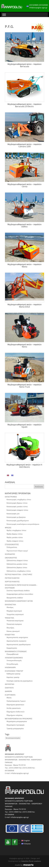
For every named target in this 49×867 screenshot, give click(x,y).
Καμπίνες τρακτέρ (13, 677)
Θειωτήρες (10, 628)
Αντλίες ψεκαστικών (14, 708)
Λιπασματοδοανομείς (14, 660)
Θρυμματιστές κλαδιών (15, 597)
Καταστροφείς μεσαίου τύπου (17, 506)
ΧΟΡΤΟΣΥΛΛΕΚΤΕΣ (12, 581)
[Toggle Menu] (4, 15)
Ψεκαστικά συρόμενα (14, 624)
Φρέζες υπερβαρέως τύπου (16, 530)
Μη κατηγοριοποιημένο (13, 738)
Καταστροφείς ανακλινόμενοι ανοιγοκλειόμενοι (23, 524)
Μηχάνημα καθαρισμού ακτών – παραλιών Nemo (24, 345)
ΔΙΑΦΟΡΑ (8, 691)
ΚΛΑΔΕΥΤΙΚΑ (10, 635)
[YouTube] (8, 842)
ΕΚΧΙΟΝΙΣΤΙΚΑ (10, 604)
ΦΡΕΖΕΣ (8, 528)
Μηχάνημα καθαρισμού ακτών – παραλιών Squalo (24, 425)
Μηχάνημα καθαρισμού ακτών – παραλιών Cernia (24, 185)
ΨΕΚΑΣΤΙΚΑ (9, 618)
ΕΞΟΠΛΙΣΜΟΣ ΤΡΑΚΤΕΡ (14, 671)
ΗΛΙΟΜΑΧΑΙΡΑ (10, 667)
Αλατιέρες (10, 607)
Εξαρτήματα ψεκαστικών (15, 704)
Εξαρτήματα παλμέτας (14, 715)
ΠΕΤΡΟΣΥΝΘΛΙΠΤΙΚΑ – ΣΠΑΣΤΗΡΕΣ (18, 574)
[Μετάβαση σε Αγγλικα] (8, 475)
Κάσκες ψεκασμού (13, 631)
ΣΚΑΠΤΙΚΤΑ (9, 688)
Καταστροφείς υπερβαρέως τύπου (19, 499)
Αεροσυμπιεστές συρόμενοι (16, 641)
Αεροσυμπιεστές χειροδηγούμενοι (19, 644)
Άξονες (9, 697)
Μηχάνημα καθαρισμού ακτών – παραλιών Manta (24, 265)
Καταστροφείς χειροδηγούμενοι (18, 520)
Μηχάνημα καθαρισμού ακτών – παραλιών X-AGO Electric (24, 466)
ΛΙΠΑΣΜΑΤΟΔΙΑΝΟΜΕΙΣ (14, 658)
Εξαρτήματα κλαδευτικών (15, 712)
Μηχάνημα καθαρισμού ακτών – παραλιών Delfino (24, 225)
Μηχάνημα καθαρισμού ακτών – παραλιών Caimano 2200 (24, 145)
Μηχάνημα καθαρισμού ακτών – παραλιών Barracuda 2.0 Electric (24, 105)
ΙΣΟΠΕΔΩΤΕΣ (10, 554)
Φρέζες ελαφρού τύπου (15, 541)
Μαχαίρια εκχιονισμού (14, 611)
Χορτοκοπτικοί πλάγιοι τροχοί (17, 551)
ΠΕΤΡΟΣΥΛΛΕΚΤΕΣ (12, 578)
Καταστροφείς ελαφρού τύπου (17, 510)
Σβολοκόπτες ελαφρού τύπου (17, 560)
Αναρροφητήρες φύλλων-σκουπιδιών (20, 594)
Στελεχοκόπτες (12, 547)
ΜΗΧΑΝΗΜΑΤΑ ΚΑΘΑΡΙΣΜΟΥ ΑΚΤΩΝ (19, 601)
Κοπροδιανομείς (12, 664)
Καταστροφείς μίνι (13, 513)
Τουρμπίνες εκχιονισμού (15, 614)
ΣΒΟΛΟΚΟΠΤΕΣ (11, 558)
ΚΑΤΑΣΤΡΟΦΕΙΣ (11, 497)
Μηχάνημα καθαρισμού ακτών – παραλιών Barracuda (24, 65)
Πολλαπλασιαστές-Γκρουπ (16, 701)
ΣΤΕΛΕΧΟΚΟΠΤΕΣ (12, 544)
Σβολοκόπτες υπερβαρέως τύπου (19, 571)
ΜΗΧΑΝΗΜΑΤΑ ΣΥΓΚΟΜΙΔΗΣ (16, 651)
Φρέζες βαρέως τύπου (15, 534)
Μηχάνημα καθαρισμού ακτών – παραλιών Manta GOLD (24, 305)
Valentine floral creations (31, 861)
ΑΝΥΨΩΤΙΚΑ (9, 684)
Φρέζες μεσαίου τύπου (15, 537)
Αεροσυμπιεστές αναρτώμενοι (17, 637)
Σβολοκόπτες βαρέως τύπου (17, 567)
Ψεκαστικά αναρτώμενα (15, 620)
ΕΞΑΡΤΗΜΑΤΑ (10, 695)
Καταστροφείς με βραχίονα (16, 517)
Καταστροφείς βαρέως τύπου (17, 503)
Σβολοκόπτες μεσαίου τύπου (17, 564)
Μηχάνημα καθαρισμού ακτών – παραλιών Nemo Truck (24, 385)
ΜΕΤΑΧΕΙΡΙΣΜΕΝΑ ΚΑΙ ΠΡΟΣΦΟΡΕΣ (18, 719)
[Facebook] (15, 842)
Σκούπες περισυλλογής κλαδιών (18, 590)
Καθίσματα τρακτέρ (13, 674)
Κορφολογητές (12, 648)
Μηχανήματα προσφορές (15, 725)
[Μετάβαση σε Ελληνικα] (12, 475)
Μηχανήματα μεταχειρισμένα (17, 721)
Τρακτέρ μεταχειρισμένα (15, 728)
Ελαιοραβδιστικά (12, 654)
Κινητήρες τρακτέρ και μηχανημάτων (19, 681)
